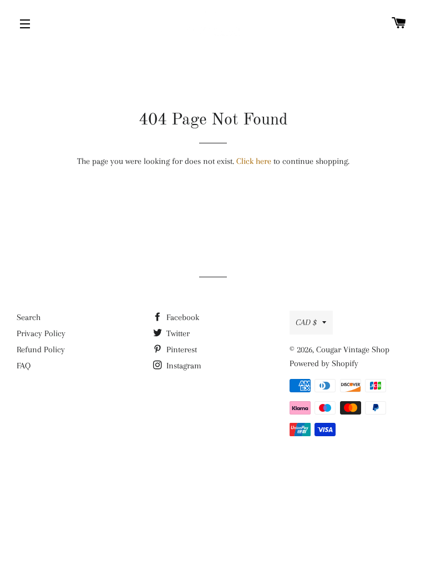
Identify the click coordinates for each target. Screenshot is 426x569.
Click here (253, 161)
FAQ (24, 366)
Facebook (181, 317)
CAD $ (306, 322)
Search (28, 317)
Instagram (182, 366)
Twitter (177, 333)
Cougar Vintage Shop (352, 350)
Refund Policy (41, 350)
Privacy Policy (41, 333)
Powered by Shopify (324, 363)
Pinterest (180, 350)
